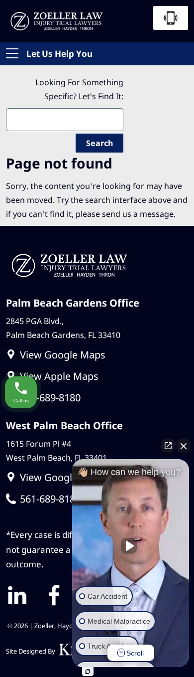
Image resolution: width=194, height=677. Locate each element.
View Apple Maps (59, 376)
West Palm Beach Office (64, 425)
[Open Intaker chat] (88, 671)
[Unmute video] (131, 546)
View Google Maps (62, 354)
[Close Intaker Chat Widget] (184, 446)
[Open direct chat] (168, 446)
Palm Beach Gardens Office (72, 303)
